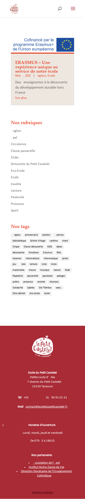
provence (28, 282)
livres (54, 264)
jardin (65, 258)
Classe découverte (33, 246)
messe (32, 270)
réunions (54, 282)
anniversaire (31, 235)
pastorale (47, 276)
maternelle (18, 270)
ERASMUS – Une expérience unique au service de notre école (36, 66)
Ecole (51, 75)
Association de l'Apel (46, 463)
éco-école (35, 293)
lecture (33, 264)
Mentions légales (42, 492)
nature (57, 270)
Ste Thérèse (45, 287)
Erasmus (47, 252)
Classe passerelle (23, 151)
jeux (15, 264)
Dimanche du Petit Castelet (30, 164)
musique (44, 270)
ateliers (46, 235)
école (47, 293)
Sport (14, 210)
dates (59, 246)
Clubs (15, 157)
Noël (67, 270)
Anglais (41, 75)
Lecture (16, 190)
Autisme (59, 235)
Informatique (51, 258)
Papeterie (18, 276)
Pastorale (17, 197)
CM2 (49, 246)
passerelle (32, 276)
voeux (59, 287)
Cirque (16, 246)
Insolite (16, 184)
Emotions (34, 252)
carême (54, 241)
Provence (17, 204)
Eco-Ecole (18, 171)
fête (59, 252)
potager (61, 276)
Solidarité (18, 287)
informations (32, 258)
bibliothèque (19, 241)
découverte (18, 252)
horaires (17, 258)
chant (65, 241)
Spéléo (30, 287)
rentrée (41, 282)
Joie (23, 264)
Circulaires (18, 144)
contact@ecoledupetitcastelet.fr (47, 406)
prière (16, 282)
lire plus (21, 98)
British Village (37, 241)
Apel (14, 137)
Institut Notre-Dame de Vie (46, 467)
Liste (44, 264)
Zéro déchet (19, 293)
